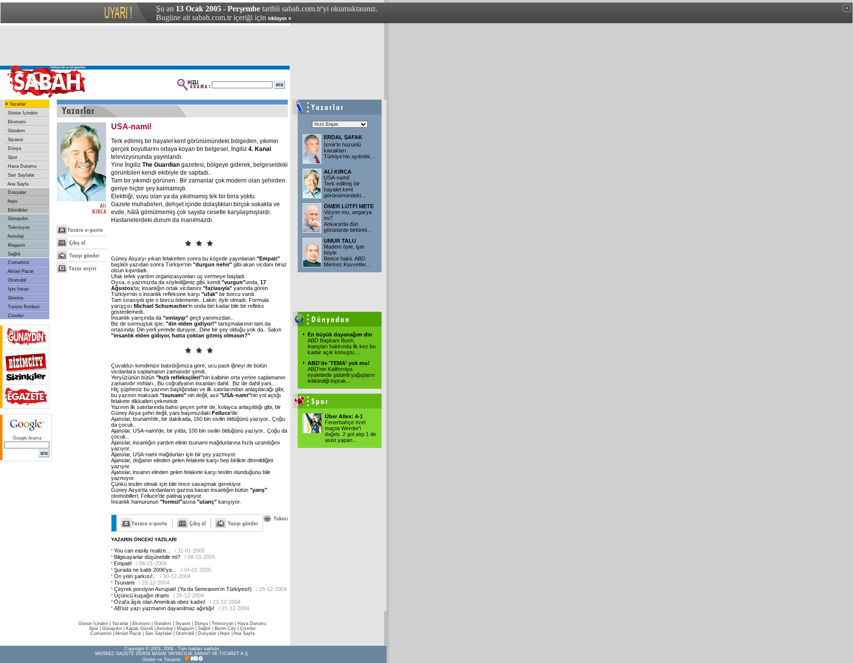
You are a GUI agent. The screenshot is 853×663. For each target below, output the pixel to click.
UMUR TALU (340, 241)
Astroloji (15, 236)
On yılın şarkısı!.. (134, 576)
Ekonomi (16, 121)
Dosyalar (16, 192)
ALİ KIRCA (337, 172)
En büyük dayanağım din (340, 334)
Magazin (15, 245)
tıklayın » (279, 18)
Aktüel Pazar (20, 271)
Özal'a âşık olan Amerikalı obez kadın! (159, 602)
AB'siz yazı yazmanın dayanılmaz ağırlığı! (164, 608)
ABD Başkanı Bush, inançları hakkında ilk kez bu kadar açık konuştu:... (342, 346)
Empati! (123, 563)
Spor (11, 157)
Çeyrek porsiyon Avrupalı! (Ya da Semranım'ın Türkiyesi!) (183, 589)
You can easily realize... (142, 550)
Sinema (14, 297)
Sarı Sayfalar (20, 175)
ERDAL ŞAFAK (343, 137)
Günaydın (17, 218)
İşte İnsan (17, 289)
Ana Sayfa (17, 184)
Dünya (13, 148)
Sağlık (13, 254)
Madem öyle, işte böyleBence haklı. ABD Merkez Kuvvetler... (347, 255)
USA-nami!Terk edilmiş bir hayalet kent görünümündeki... (344, 186)
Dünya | (203, 623)
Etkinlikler (17, 210)
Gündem (15, 130)
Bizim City (225, 628)
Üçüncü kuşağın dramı (141, 595)
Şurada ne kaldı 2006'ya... (145, 570)
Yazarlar (17, 104)
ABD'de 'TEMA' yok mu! (339, 363)
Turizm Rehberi (22, 306)
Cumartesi (17, 262)
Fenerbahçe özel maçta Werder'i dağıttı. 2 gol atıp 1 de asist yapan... (350, 431)
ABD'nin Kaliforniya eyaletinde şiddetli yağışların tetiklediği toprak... (341, 375)
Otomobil (16, 280)
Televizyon (18, 227)
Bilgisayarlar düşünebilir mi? (147, 557)
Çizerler (15, 315)
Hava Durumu (21, 166)
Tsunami (124, 583)
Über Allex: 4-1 (344, 416)
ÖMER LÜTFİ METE (349, 206)
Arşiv (12, 201)
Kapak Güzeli (139, 628)
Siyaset (14, 139)
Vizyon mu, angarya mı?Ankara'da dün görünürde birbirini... (348, 221)
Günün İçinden (22, 112)
